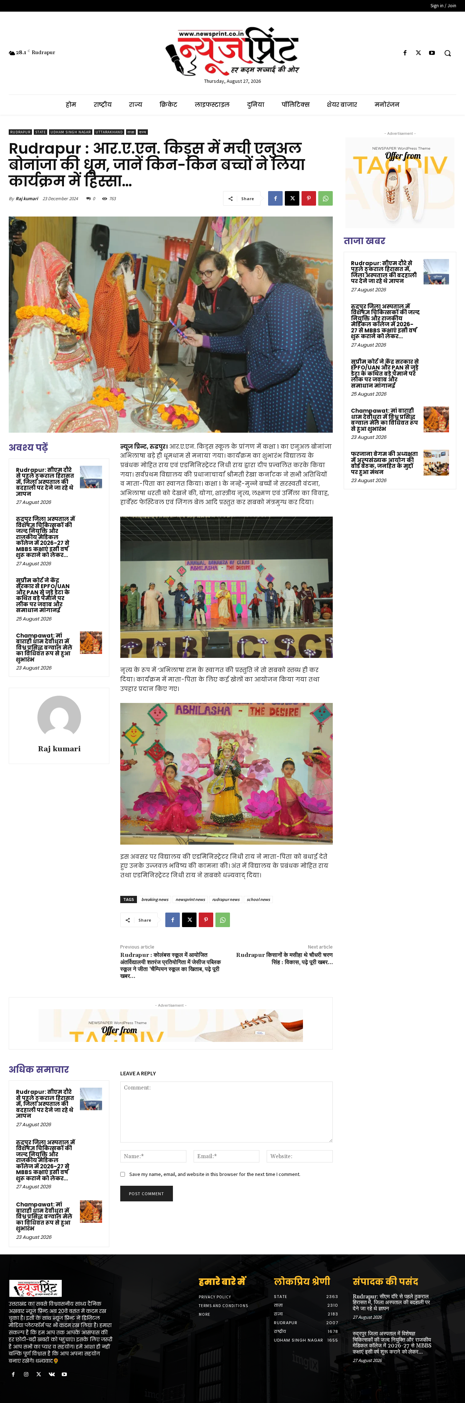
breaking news (154, 899)
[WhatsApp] (325, 198)
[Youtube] (432, 53)
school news (258, 899)
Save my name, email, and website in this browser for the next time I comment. (214, 1174)
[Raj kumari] (59, 717)
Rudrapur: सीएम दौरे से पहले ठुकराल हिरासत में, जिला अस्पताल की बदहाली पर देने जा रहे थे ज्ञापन (45, 482)
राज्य (142, 132)
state (40, 132)
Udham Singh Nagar (70, 132)
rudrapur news (225, 899)
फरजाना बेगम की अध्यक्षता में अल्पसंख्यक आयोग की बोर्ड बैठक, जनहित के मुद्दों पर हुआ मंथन (384, 463)
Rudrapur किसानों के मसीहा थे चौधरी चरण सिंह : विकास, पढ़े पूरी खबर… (284, 958)
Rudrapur (20, 132)
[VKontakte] (51, 1374)
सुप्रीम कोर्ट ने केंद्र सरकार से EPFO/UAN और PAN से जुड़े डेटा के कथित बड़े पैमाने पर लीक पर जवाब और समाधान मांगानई (43, 595)
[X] (419, 53)
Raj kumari (27, 198)
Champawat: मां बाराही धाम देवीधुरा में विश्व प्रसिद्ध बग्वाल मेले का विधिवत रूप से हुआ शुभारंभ (44, 647)
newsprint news (190, 899)
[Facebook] (405, 53)
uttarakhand (109, 132)
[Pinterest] (309, 198)
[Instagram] (26, 1374)
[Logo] (61, 1288)
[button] (447, 53)
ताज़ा (131, 132)
